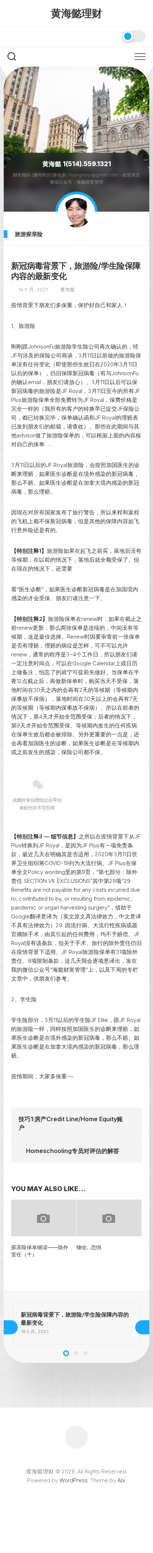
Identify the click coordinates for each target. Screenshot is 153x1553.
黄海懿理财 (76, 13)
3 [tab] (85, 1353)
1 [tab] (66, 1353)
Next (142, 1327)
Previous (11, 1327)
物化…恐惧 (88, 1247)
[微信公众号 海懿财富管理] (12, 36)
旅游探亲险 (29, 234)
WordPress (73, 1480)
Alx (121, 1480)
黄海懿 (67, 289)
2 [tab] (76, 1353)
